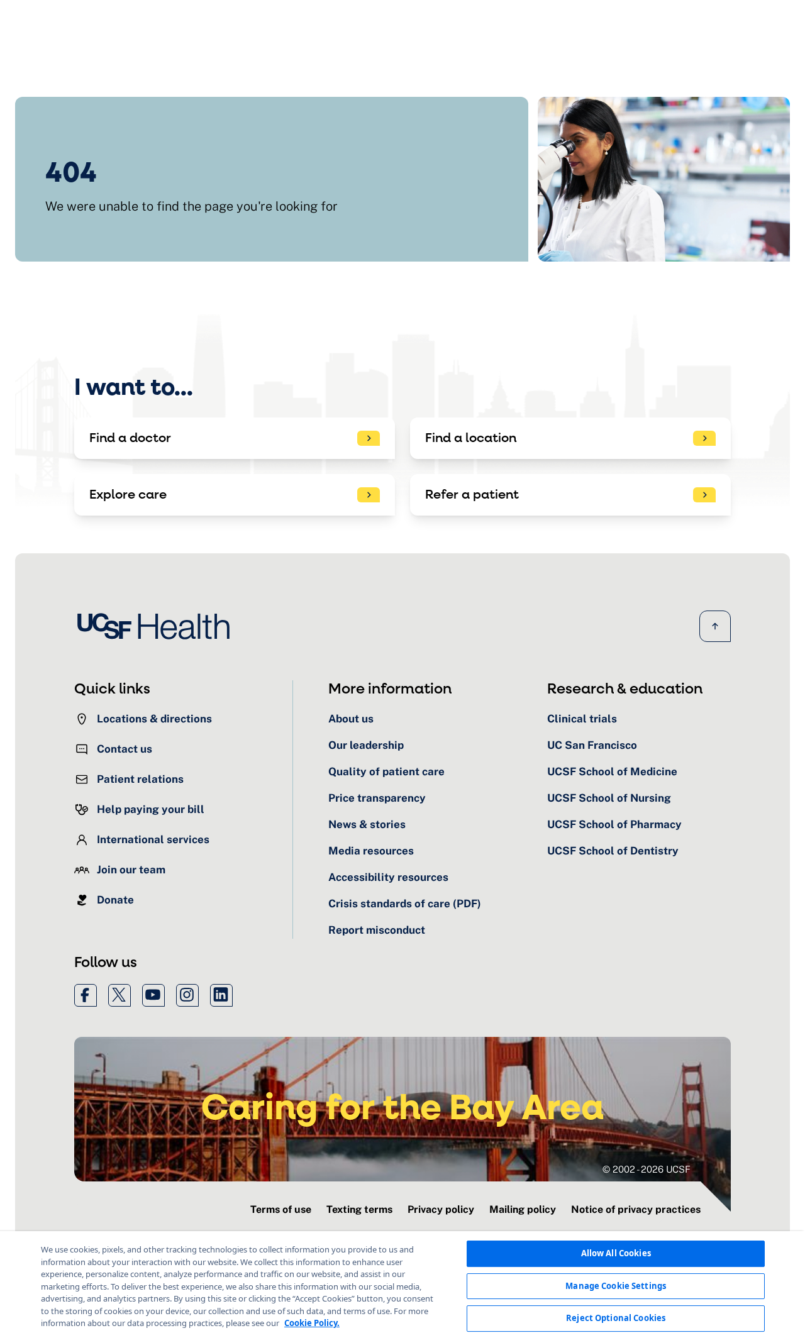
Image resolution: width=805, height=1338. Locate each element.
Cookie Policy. (312, 1323)
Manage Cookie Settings (615, 1285)
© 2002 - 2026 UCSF (646, 1169)
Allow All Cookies (616, 1253)
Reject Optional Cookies (615, 1318)
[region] (402, 1284)
